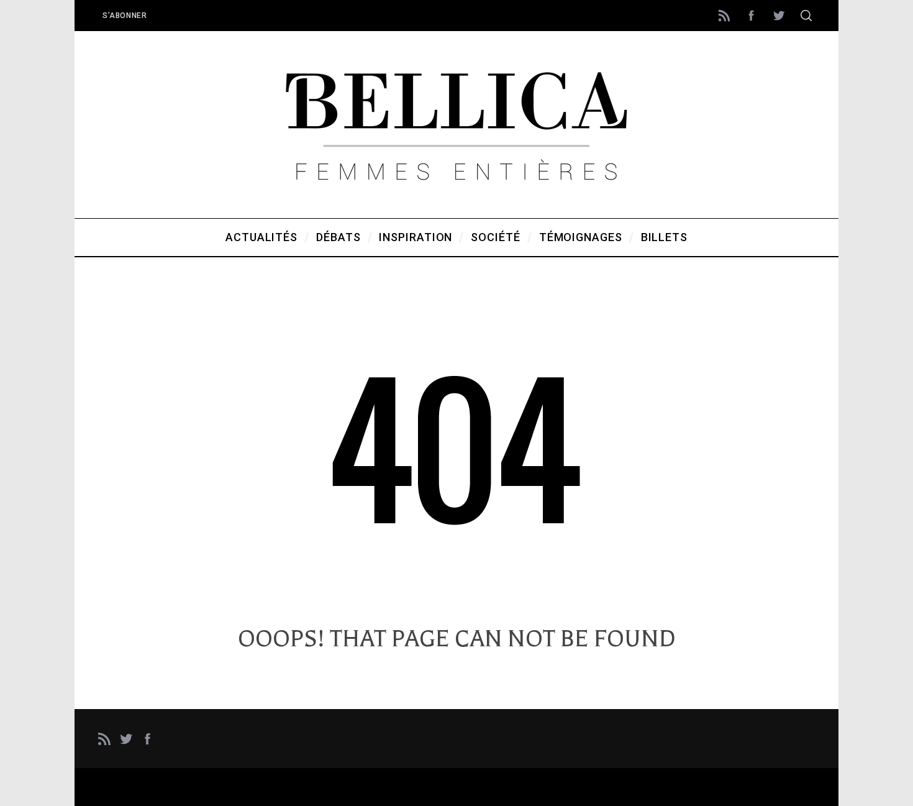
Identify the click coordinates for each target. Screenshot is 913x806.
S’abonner (124, 15)
